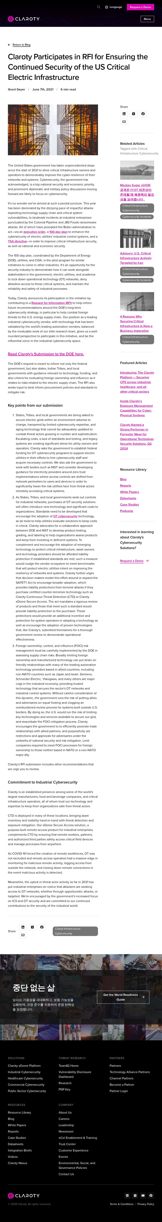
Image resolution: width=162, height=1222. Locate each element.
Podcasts (126, 511)
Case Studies (129, 504)
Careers (64, 1119)
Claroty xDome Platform (24, 1065)
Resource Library (19, 1112)
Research (65, 1083)
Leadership (66, 1125)
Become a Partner (122, 1084)
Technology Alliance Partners (130, 1072)
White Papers (129, 492)
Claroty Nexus (17, 1163)
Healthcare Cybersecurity (25, 1078)
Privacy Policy (146, 1204)
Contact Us (66, 1174)
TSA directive (17, 241)
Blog (123, 479)
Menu (147, 19)
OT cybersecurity (65, 516)
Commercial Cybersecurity (26, 1084)
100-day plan (58, 232)
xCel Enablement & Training (78, 1137)
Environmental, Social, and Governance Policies (77, 1165)
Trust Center (67, 1144)
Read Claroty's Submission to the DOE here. (46, 354)
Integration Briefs (20, 1150)
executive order (34, 232)
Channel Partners (121, 1078)
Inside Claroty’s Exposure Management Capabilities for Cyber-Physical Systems (136, 408)
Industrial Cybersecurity (24, 1072)
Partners (115, 1065)
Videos (13, 1156)
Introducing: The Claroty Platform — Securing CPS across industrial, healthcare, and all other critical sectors (137, 382)
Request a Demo (140, 7)
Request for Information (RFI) (51, 303)
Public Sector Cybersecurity (27, 1091)
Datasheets (128, 498)
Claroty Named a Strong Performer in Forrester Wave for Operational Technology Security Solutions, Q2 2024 (137, 436)
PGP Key (64, 1089)
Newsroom (66, 1131)
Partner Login (119, 1091)
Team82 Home (69, 1065)
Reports (125, 485)
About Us (65, 1112)
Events (63, 1156)
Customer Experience (74, 1150)
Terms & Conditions (122, 1204)
